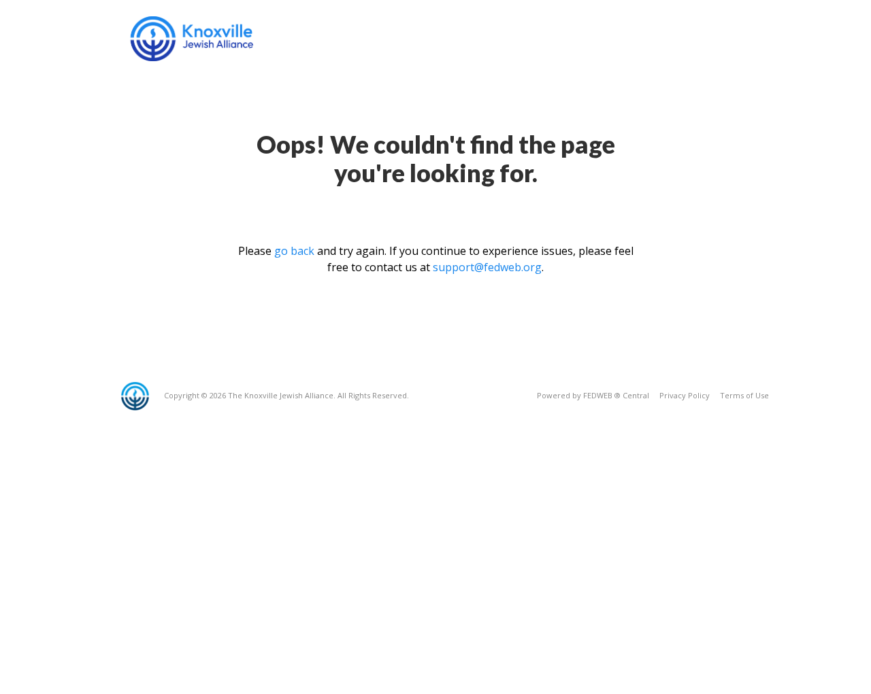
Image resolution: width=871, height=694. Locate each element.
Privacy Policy (684, 395)
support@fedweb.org (487, 267)
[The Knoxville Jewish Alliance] (202, 38)
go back (294, 250)
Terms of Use (744, 395)
